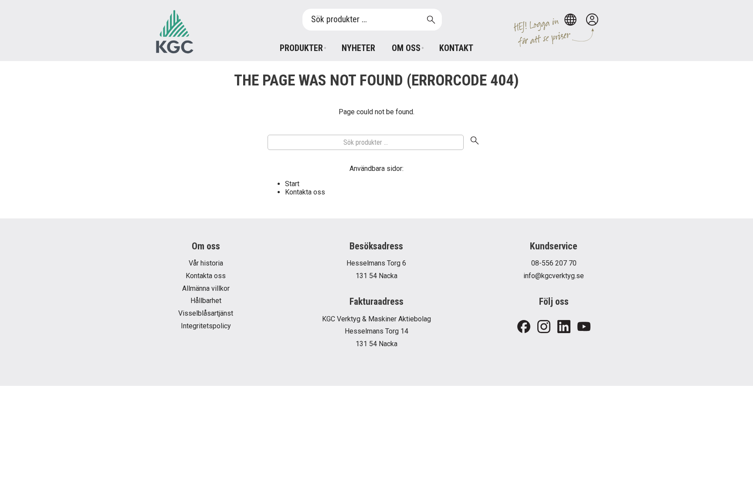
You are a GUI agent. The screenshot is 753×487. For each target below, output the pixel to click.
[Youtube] (583, 327)
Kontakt (456, 48)
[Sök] (474, 142)
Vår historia (206, 263)
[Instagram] (543, 327)
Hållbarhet (205, 300)
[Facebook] (523, 327)
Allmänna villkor (206, 288)
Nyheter (358, 48)
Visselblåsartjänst (205, 313)
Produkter (301, 48)
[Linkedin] (563, 327)
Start (292, 184)
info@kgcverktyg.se (553, 276)
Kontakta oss (305, 192)
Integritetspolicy (206, 326)
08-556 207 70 (554, 263)
